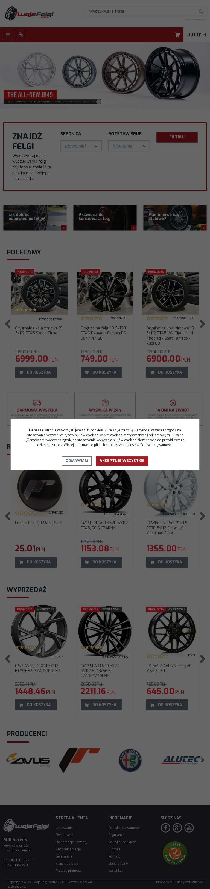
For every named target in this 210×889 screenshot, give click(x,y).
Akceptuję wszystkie (122, 460)
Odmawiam (77, 460)
